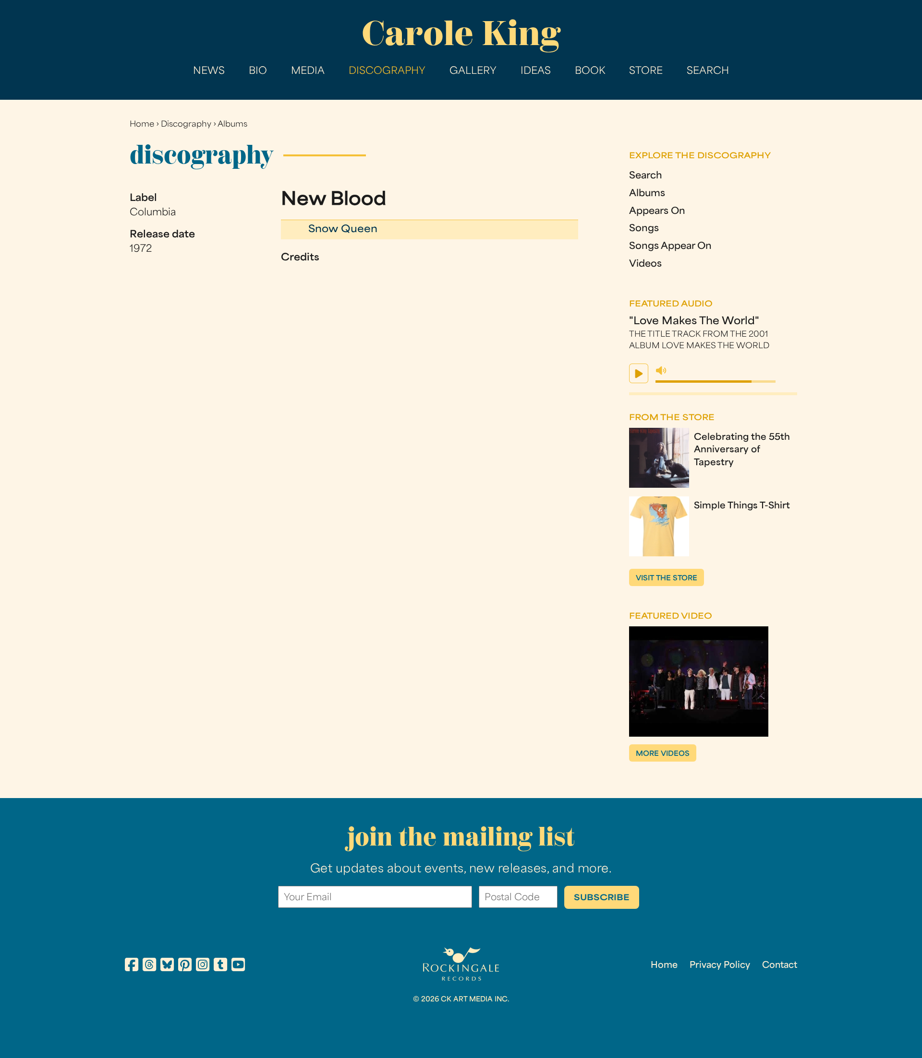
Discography (387, 71)
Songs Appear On (670, 246)
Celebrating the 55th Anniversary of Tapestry (742, 450)
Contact (779, 966)
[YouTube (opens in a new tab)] (238, 966)
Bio (258, 71)
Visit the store (666, 578)
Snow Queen (342, 230)
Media (308, 71)
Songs (644, 229)
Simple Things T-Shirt (742, 506)
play (638, 373)
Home (142, 125)
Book (590, 71)
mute (661, 370)
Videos (645, 264)
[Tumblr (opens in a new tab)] (220, 966)
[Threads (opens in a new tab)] (149, 966)
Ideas (536, 71)
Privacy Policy (720, 966)
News (209, 71)
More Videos (663, 754)
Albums (232, 125)
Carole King (461, 33)
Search (708, 71)
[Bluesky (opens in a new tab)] (167, 966)
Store (646, 71)
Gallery (473, 71)
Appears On (657, 211)
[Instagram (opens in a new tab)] (202, 966)
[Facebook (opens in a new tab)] (131, 966)
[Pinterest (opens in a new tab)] (185, 966)
